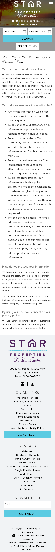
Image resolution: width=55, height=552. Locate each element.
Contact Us (27, 409)
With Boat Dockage (27, 462)
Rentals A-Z (27, 420)
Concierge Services (27, 412)
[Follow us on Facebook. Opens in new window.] (27, 383)
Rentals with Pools (27, 455)
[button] (51, 15)
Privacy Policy (27, 424)
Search (27, 38)
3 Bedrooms (27, 485)
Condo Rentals (27, 474)
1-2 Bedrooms (27, 481)
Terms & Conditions (27, 416)
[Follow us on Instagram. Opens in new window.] (22, 383)
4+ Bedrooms (27, 489)
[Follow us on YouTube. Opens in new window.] (32, 383)
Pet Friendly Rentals (27, 458)
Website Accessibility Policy (27, 428)
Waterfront (27, 451)
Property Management (27, 401)
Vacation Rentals (27, 397)
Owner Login (28, 434)
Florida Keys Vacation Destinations (27, 466)
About (27, 405)
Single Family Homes (27, 470)
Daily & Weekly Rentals (27, 477)
